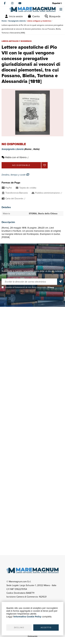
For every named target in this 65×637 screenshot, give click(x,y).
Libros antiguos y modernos (39, 20)
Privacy (50, 287)
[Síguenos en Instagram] (12, 3)
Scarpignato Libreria (17, 20)
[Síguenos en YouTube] (20, 3)
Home (4, 20)
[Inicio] (32, 9)
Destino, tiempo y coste (14, 174)
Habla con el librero (15, 157)
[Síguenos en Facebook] (5, 3)
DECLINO (19, 627)
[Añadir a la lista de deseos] (44, 165)
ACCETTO (46, 627)
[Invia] (60, 281)
